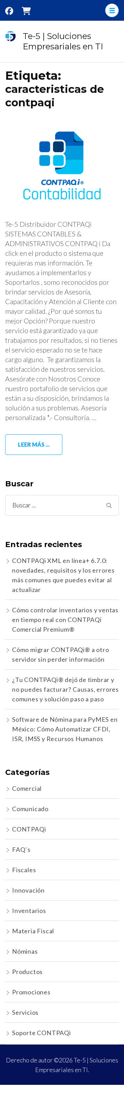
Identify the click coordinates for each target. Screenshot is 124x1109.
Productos (27, 971)
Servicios (25, 1012)
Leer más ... (34, 444)
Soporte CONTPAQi (41, 1033)
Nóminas (25, 951)
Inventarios (29, 910)
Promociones (31, 992)
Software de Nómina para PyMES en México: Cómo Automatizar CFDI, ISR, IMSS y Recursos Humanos (65, 729)
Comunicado (30, 809)
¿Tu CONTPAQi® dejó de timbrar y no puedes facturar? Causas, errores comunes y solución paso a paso (65, 689)
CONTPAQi (29, 829)
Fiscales (24, 870)
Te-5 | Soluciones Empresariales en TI (63, 41)
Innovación (28, 890)
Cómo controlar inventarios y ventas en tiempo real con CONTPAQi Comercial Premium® (65, 619)
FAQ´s (21, 849)
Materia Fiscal (33, 931)
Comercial (27, 788)
